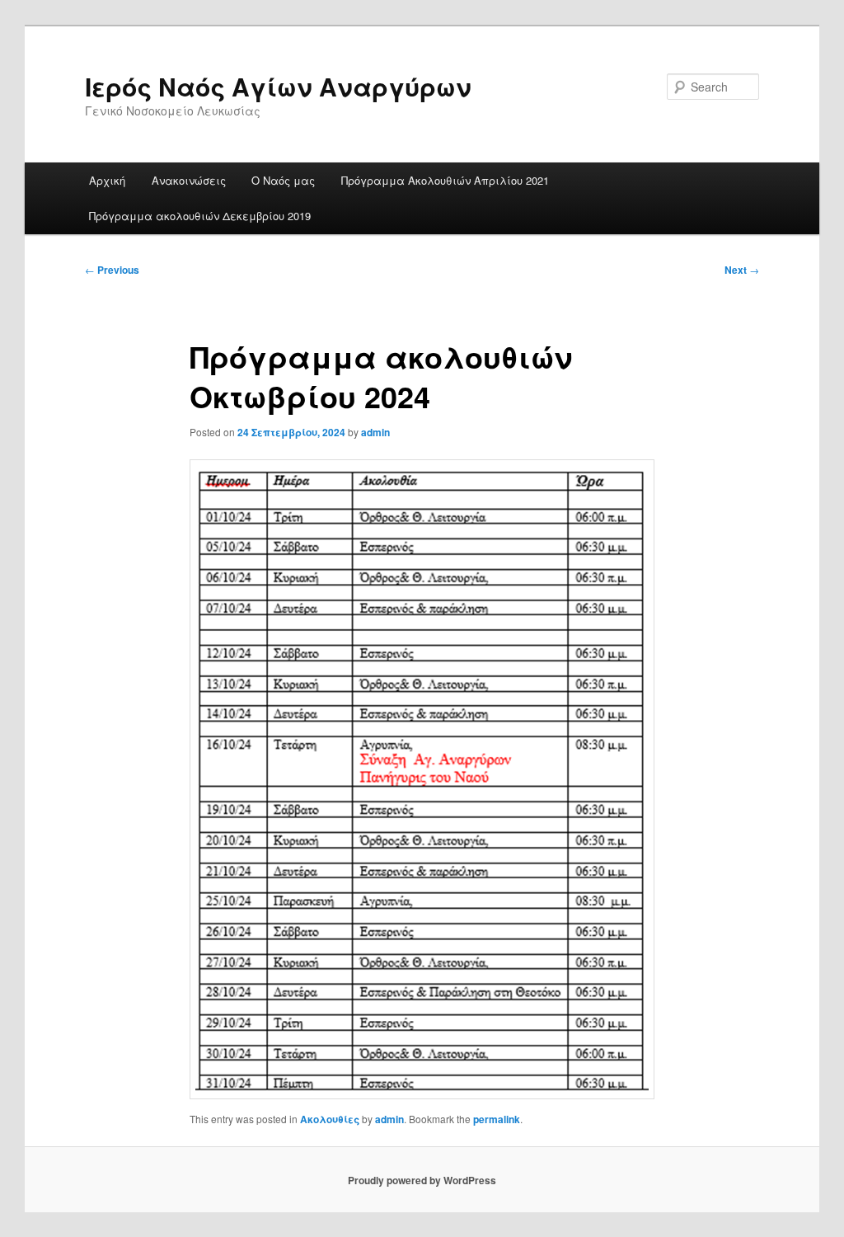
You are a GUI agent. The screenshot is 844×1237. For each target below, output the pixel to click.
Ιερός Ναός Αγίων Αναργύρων (278, 86)
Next (741, 269)
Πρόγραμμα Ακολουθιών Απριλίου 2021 (445, 180)
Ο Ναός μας (283, 180)
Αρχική (107, 180)
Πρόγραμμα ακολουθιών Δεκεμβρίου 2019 (200, 215)
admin (375, 432)
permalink (496, 1119)
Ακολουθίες (329, 1119)
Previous (112, 269)
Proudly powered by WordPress (422, 1180)
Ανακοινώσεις (189, 180)
